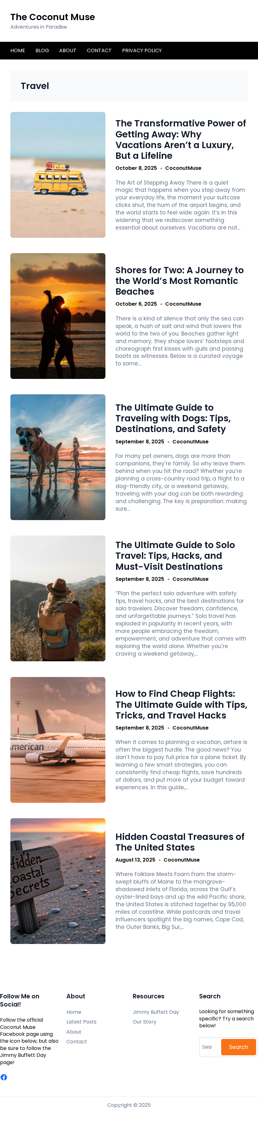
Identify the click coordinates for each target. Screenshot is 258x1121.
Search (238, 1047)
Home (17, 50)
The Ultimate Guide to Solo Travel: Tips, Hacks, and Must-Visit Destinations (175, 556)
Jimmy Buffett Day (23, 1055)
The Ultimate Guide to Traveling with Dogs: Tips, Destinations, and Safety (173, 418)
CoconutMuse (183, 168)
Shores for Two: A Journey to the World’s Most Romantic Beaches (179, 281)
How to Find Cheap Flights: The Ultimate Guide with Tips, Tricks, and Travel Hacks (181, 704)
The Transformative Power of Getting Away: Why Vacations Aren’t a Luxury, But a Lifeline (180, 139)
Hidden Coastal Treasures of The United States (179, 842)
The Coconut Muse (52, 17)
